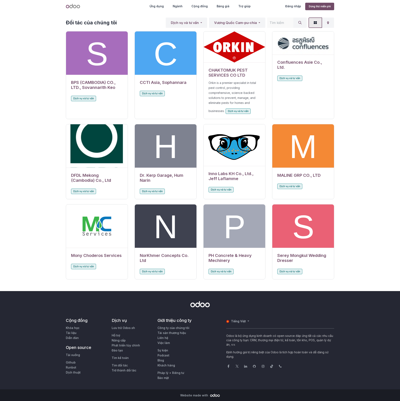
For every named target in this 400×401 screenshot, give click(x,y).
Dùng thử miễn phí (320, 6)
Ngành (177, 6)
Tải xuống (73, 355)
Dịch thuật (73, 372)
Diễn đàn (72, 338)
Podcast (163, 355)
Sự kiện (163, 350)
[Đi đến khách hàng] (97, 53)
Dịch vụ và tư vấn (185, 23)
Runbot (71, 367)
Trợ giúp (244, 6)
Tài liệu (71, 333)
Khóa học (72, 328)
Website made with (194, 395)
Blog (161, 360)
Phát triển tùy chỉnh (126, 345)
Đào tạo (117, 350)
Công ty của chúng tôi (173, 328)
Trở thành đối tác (124, 370)
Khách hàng (166, 365)
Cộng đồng (199, 6)
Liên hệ (163, 338)
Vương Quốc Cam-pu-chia (235, 23)
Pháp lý (163, 373)
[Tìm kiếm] (300, 22)
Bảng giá (223, 6)
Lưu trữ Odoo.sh (123, 328)
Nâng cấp (119, 340)
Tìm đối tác (120, 365)
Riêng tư (178, 373)
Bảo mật (163, 378)
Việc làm (164, 343)
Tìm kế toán (120, 358)
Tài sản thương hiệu (172, 333)
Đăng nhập (293, 6)
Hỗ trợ (116, 335)
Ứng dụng (157, 6)
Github (71, 362)
